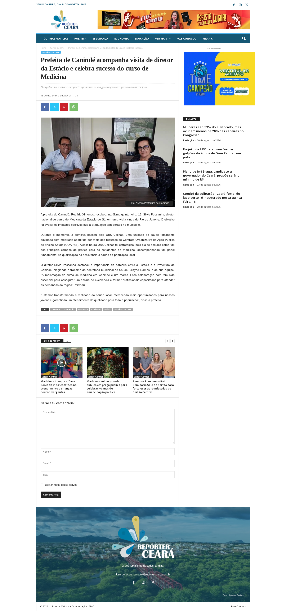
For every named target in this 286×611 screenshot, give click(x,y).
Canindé (56, 309)
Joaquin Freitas (236, 595)
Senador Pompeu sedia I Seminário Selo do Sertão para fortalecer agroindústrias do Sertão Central (153, 386)
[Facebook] (233, 5)
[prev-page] (167, 341)
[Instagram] (240, 5)
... (67, 340)
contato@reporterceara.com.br (152, 574)
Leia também (52, 340)
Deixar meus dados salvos (61, 484)
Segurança (100, 38)
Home (43, 47)
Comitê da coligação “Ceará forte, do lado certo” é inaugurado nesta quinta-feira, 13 (213, 197)
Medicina (83, 309)
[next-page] (172, 341)
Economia (121, 38)
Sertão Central (57, 47)
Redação (188, 140)
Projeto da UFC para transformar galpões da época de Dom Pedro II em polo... (212, 153)
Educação (142, 38)
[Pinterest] (64, 107)
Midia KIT (209, 38)
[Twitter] (246, 5)
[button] (243, 38)
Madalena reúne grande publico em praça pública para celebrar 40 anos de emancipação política (107, 386)
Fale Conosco (186, 38)
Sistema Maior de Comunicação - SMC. (73, 606)
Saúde (107, 309)
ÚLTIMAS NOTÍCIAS (56, 38)
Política (80, 38)
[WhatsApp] (74, 107)
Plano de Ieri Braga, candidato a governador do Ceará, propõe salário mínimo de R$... (211, 175)
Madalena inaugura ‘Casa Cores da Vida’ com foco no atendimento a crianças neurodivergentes (58, 386)
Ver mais (161, 38)
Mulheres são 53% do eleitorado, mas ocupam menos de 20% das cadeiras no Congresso (213, 131)
